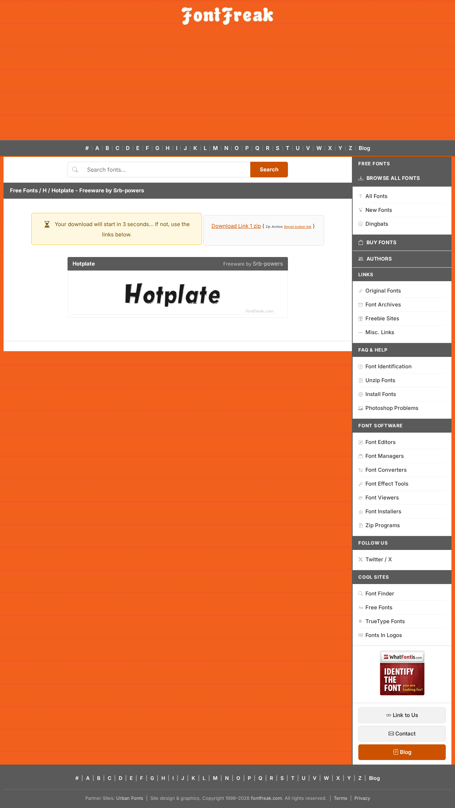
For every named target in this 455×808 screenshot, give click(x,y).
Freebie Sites (382, 318)
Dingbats (376, 223)
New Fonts (378, 210)
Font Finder (379, 593)
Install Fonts (380, 394)
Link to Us (404, 715)
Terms (340, 798)
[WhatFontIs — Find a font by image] (402, 693)
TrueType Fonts (385, 621)
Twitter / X (378, 559)
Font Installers (383, 511)
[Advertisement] (227, 87)
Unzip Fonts (380, 380)
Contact (405, 733)
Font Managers (384, 456)
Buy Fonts (381, 242)
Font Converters (386, 469)
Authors (379, 259)
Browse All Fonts (393, 178)
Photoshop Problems (391, 408)
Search (269, 169)
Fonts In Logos (383, 635)
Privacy (362, 798)
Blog (364, 148)
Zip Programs (382, 525)
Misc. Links (379, 332)
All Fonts (376, 196)
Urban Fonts (129, 798)
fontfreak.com (266, 798)
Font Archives (383, 304)
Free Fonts (24, 190)
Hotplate (63, 190)
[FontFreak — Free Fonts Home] (227, 16)
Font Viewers (382, 497)
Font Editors (380, 442)
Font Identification (388, 366)
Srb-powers (128, 190)
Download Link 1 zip (236, 226)
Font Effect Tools (386, 483)
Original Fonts (383, 290)
